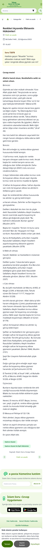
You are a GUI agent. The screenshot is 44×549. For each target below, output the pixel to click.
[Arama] (40, 10)
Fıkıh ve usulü (10, 35)
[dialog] (21, 538)
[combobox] (17, 10)
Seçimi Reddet (22, 544)
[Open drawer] (41, 4)
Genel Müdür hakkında (28, 521)
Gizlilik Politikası (22, 525)
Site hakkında (12, 521)
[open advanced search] (33, 10)
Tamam (7, 544)
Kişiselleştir (35, 544)
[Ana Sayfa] (7, 19)
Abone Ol (37, 484)
